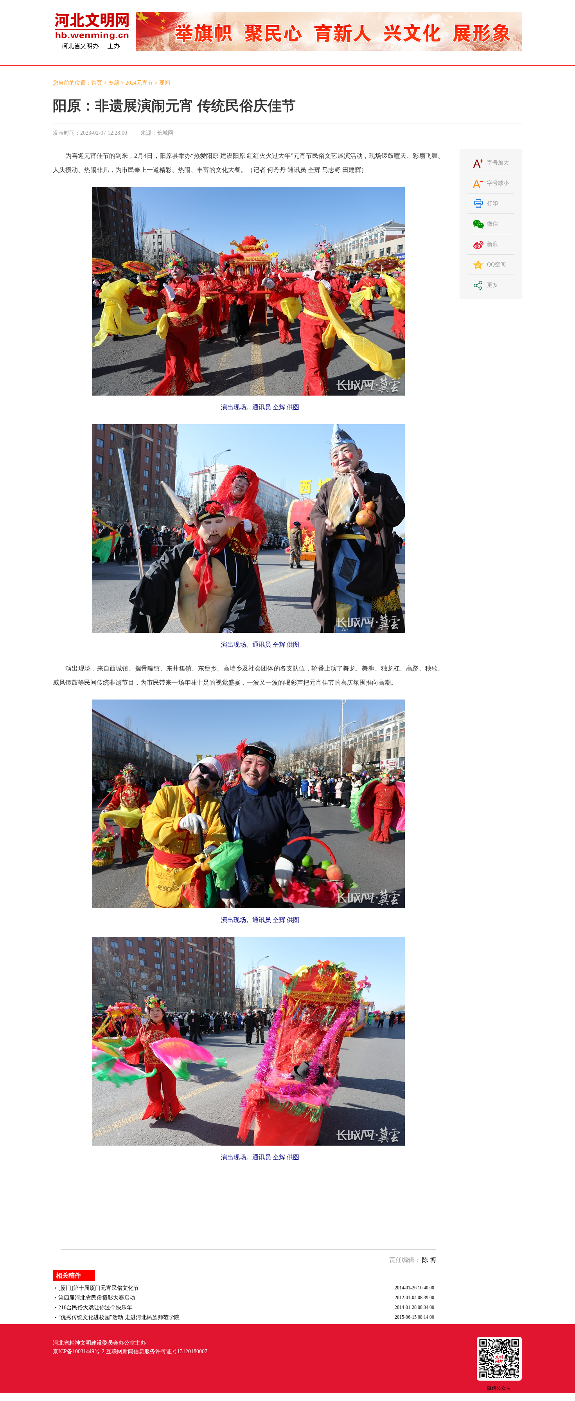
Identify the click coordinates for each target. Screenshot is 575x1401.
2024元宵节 (139, 83)
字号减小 (498, 183)
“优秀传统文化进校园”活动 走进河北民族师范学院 (119, 1317)
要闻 (164, 83)
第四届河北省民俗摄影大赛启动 (96, 1298)
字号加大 (498, 163)
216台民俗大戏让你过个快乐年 (95, 1308)
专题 (113, 83)
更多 (492, 285)
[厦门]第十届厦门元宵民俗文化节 (98, 1288)
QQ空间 (496, 265)
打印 (492, 203)
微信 (492, 224)
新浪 (492, 244)
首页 (96, 83)
